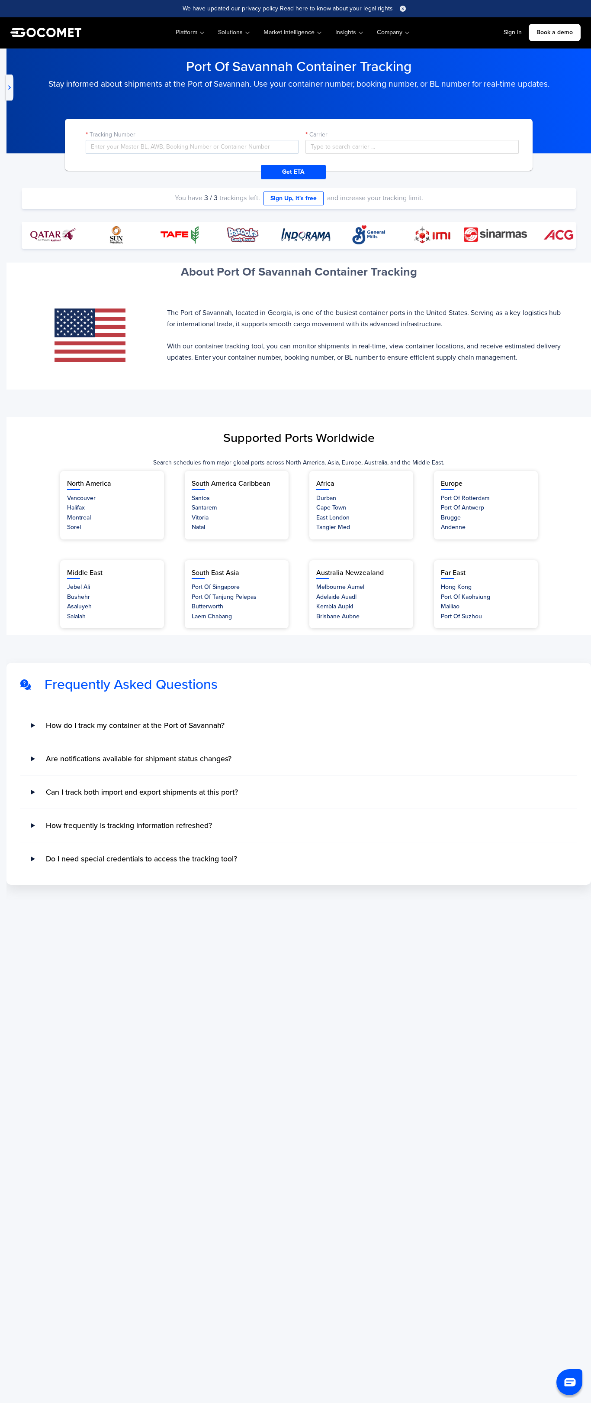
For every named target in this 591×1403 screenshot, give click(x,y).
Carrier (318, 134)
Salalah (76, 616)
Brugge (451, 517)
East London (333, 517)
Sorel (74, 527)
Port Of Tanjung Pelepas (224, 596)
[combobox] (412, 146)
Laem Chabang (212, 616)
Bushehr (78, 596)
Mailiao (450, 606)
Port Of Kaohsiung (465, 596)
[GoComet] (45, 33)
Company (389, 32)
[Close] (402, 8)
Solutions (230, 32)
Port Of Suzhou (461, 616)
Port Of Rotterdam (465, 498)
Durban (326, 498)
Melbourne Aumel (340, 586)
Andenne (453, 527)
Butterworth (207, 606)
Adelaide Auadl (336, 596)
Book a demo (554, 32)
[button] (569, 1382)
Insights (345, 32)
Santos (201, 498)
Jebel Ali (78, 586)
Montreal (79, 517)
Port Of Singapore (216, 586)
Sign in (513, 32)
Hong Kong (456, 586)
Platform (186, 32)
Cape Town (331, 507)
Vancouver (81, 498)
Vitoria (200, 517)
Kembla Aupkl (334, 606)
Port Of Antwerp (462, 507)
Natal (198, 527)
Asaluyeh (79, 606)
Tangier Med (333, 527)
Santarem (204, 507)
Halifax (76, 507)
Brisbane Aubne (338, 616)
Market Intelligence (289, 32)
